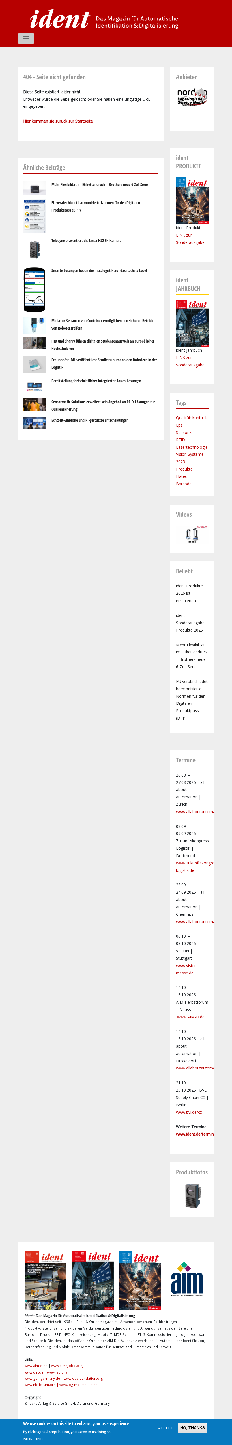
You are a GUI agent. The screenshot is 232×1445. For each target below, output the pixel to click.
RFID (180, 439)
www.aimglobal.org (67, 1365)
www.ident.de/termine (196, 1134)
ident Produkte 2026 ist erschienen (189, 593)
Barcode (184, 483)
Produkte (184, 469)
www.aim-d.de (36, 1365)
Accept (165, 1428)
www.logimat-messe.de (78, 1384)
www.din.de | (36, 1372)
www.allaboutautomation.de (202, 811)
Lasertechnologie (192, 447)
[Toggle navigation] (26, 38)
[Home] (102, 18)
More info (34, 1439)
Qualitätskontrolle (192, 417)
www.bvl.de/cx (189, 1112)
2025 (180, 461)
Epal (180, 425)
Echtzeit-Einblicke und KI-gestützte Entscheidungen (89, 420)
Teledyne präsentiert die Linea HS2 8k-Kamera (86, 240)
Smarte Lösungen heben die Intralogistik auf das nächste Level (99, 270)
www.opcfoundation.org (83, 1378)
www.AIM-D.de (191, 1017)
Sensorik (184, 432)
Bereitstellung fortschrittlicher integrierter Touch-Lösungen (96, 380)
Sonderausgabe (190, 365)
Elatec (181, 476)
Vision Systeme (190, 454)
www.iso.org (57, 1372)
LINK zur (184, 357)
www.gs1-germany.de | (44, 1378)
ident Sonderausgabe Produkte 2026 (190, 623)
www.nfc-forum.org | (42, 1384)
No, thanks (192, 1427)
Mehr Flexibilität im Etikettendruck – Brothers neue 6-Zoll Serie (99, 184)
